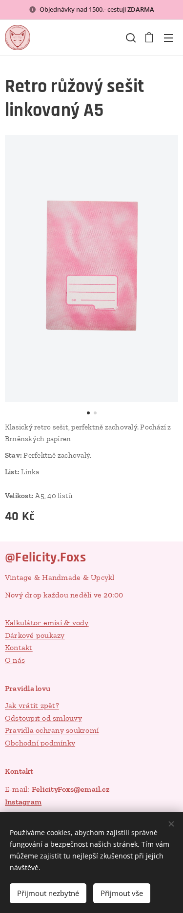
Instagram (23, 801)
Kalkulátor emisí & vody (47, 622)
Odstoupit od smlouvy (43, 718)
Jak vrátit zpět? (32, 705)
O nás (15, 660)
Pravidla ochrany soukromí (52, 730)
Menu (168, 37)
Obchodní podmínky (40, 742)
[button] (130, 37)
